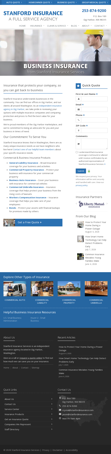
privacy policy (82, 185)
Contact (100, 25)
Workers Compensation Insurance (27, 197)
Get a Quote (28, 222)
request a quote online (31, 357)
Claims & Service (57, 25)
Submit (81, 171)
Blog (74, 25)
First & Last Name (87, 94)
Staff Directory (12, 429)
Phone (80, 115)
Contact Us (10, 404)
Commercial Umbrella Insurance (26, 187)
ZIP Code (82, 125)
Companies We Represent (18, 424)
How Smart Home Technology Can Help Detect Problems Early (95, 243)
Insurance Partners (89, 197)
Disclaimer (57, 450)
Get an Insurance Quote (16, 419)
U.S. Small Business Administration (12, 319)
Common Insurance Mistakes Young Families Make (94, 259)
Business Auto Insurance (22, 180)
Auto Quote (13, 2)
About (86, 25)
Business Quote (66, 2)
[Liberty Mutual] (92, 204)
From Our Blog (86, 216)
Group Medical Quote (94, 2)
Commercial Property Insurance (26, 169)
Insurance (36, 25)
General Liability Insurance (23, 162)
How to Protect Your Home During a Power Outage (95, 227)
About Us (9, 399)
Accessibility (72, 450)
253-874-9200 (69, 406)
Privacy (45, 450)
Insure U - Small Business (38, 319)
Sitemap (35, 367)
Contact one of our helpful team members (34, 149)
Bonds (12, 207)
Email (80, 104)
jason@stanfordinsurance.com (77, 414)
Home (22, 25)
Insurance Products (14, 414)
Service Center (12, 409)
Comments (82, 136)
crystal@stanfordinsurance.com (78, 410)
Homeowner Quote (40, 2)
